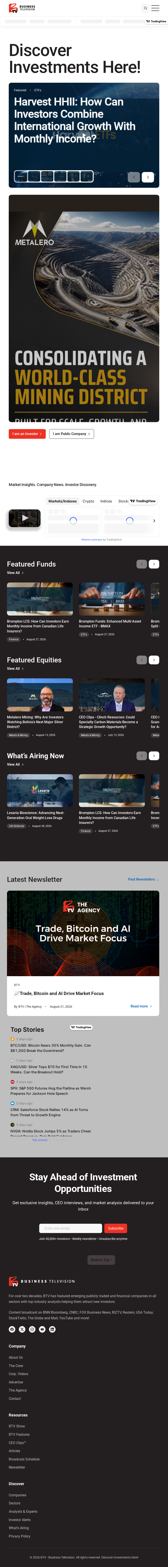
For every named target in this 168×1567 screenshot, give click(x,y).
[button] (134, 177)
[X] (22, 1329)
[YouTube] (42, 1329)
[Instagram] (32, 1329)
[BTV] (22, 8)
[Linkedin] (52, 1329)
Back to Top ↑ (101, 1260)
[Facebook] (12, 1329)
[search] (145, 8)
